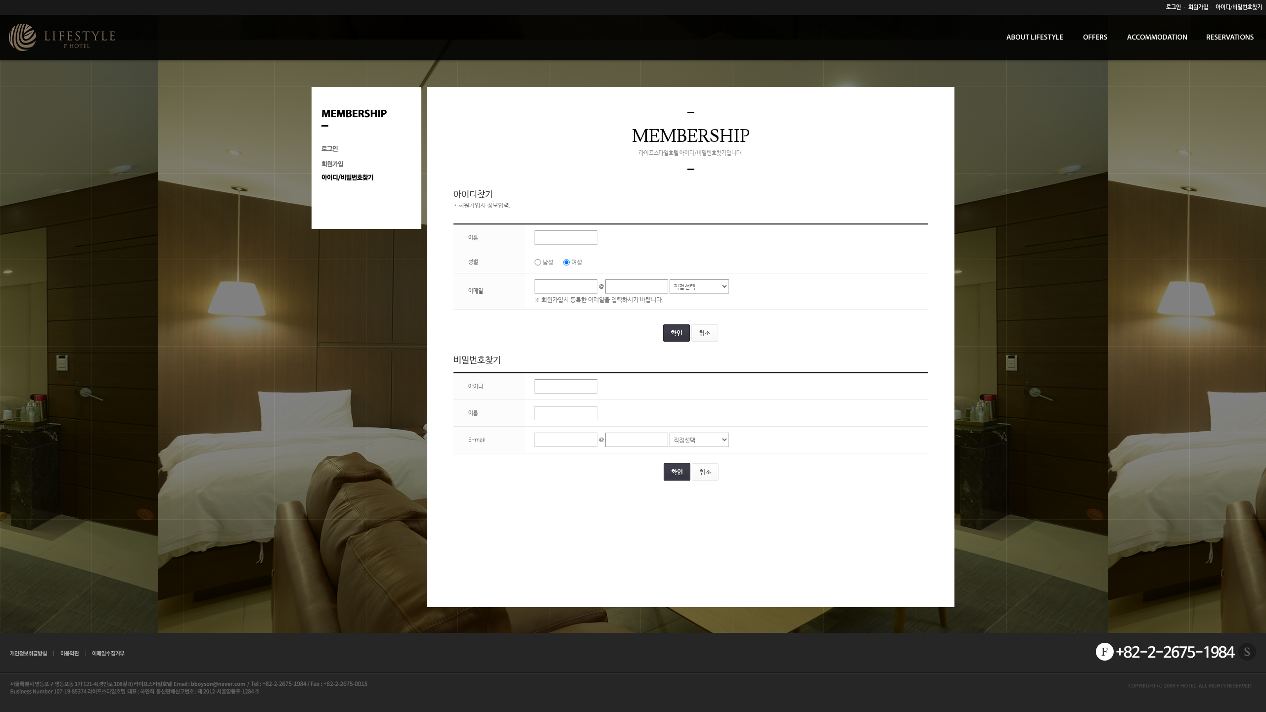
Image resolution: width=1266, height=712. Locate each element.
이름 (473, 238)
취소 (705, 333)
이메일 (475, 291)
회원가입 (1198, 6)
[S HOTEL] (1247, 652)
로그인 (1173, 6)
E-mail (477, 440)
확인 (676, 333)
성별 (473, 262)
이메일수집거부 (108, 654)
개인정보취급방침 (29, 654)
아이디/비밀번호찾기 (1239, 6)
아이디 (475, 387)
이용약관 (70, 654)
